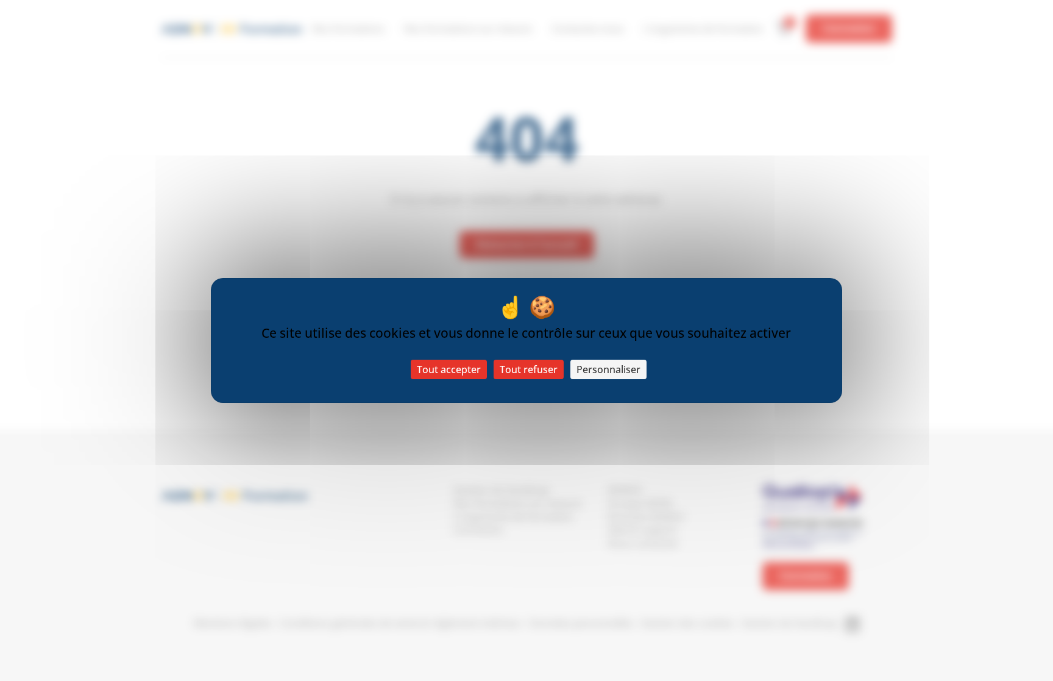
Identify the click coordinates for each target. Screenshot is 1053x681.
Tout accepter (449, 369)
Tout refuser (529, 369)
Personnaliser (608, 369)
